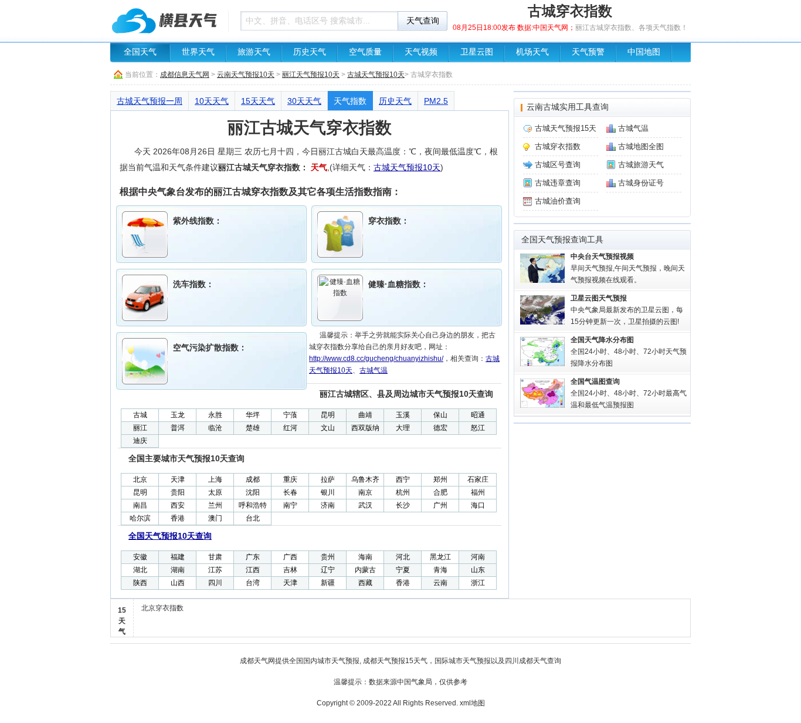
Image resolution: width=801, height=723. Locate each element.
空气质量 (365, 52)
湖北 (140, 570)
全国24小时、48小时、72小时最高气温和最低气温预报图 (629, 393)
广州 (440, 505)
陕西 (140, 583)
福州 (478, 492)
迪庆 (140, 441)
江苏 (215, 570)
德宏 (440, 428)
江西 (253, 570)
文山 (328, 428)
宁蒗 (290, 415)
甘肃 (215, 557)
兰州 (215, 505)
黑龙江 (440, 557)
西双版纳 (365, 428)
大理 (403, 428)
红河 (290, 428)
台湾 (253, 583)
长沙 (403, 505)
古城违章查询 (558, 182)
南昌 (140, 505)
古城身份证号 (641, 182)
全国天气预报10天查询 (170, 535)
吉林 (290, 570)
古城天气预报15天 (565, 128)
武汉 (365, 505)
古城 (140, 415)
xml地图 (472, 703)
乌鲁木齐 (365, 479)
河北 (403, 557)
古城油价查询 (558, 201)
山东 (478, 570)
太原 (215, 492)
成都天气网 (257, 661)
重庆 (290, 479)
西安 (178, 505)
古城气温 (373, 370)
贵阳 (178, 492)
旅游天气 (253, 52)
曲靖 (365, 415)
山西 (178, 583)
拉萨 (328, 479)
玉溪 (403, 415)
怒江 (478, 428)
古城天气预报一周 (149, 101)
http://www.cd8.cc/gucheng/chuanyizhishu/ (376, 358)
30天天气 (304, 101)
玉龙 (178, 415)
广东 (253, 557)
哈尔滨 (140, 518)
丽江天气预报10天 (311, 74)
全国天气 (140, 52)
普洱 (178, 428)
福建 (178, 557)
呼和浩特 (253, 505)
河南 (478, 557)
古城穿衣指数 (558, 146)
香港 (178, 518)
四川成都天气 (526, 661)
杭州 (403, 492)
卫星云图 (476, 52)
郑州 (440, 479)
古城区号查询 (558, 164)
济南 (328, 505)
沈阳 (253, 492)
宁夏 (403, 570)
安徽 (140, 557)
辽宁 (328, 570)
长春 (290, 492)
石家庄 (477, 479)
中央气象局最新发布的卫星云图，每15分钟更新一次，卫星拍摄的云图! (627, 310)
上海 (215, 479)
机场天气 (532, 52)
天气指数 (350, 101)
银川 (328, 492)
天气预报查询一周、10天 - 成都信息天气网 (166, 20)
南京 (365, 492)
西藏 (365, 583)
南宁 (290, 505)
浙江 (478, 583)
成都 (253, 479)
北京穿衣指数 (162, 608)
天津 (178, 479)
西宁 (403, 479)
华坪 (253, 415)
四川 (215, 583)
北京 (140, 479)
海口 (478, 505)
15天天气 (258, 101)
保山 (440, 415)
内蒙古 (365, 570)
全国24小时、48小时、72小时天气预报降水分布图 (629, 351)
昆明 (328, 415)
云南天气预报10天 (245, 74)
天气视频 (421, 52)
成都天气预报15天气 (395, 661)
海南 (365, 557)
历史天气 (309, 52)
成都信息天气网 (184, 74)
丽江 (140, 428)
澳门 (215, 518)
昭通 (478, 415)
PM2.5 (436, 101)
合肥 (440, 492)
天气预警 (588, 52)
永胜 (215, 415)
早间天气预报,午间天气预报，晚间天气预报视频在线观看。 (628, 268)
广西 (290, 557)
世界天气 (198, 52)
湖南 (178, 570)
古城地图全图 (641, 146)
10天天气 (212, 101)
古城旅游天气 (641, 164)
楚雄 (253, 428)
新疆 (328, 583)
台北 (253, 518)
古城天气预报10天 (376, 74)
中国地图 (643, 52)
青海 (440, 570)
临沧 (215, 428)
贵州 (328, 557)
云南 (440, 583)
